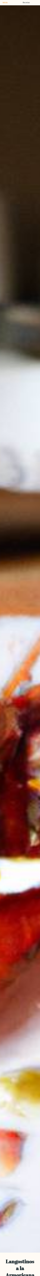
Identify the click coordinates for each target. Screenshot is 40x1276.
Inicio (5, 3)
